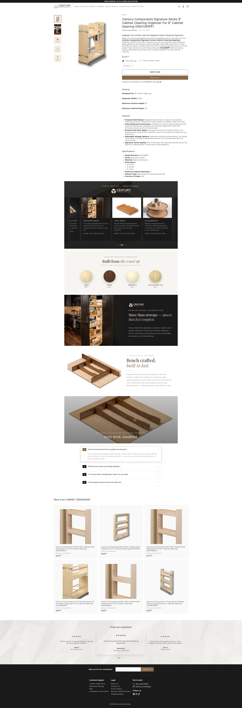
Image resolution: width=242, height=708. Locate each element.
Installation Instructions (98, 691)
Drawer (100, 6)
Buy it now (155, 78)
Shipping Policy (117, 694)
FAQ (91, 689)
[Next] (174, 219)
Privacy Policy (116, 689)
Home (76, 6)
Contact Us (115, 686)
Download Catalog (96, 686)
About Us (114, 684)
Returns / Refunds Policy (121, 691)
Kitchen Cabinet (88, 6)
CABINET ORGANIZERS (78, 499)
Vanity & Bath (111, 6)
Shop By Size (137, 6)
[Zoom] (91, 43)
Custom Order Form (97, 684)
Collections (125, 6)
